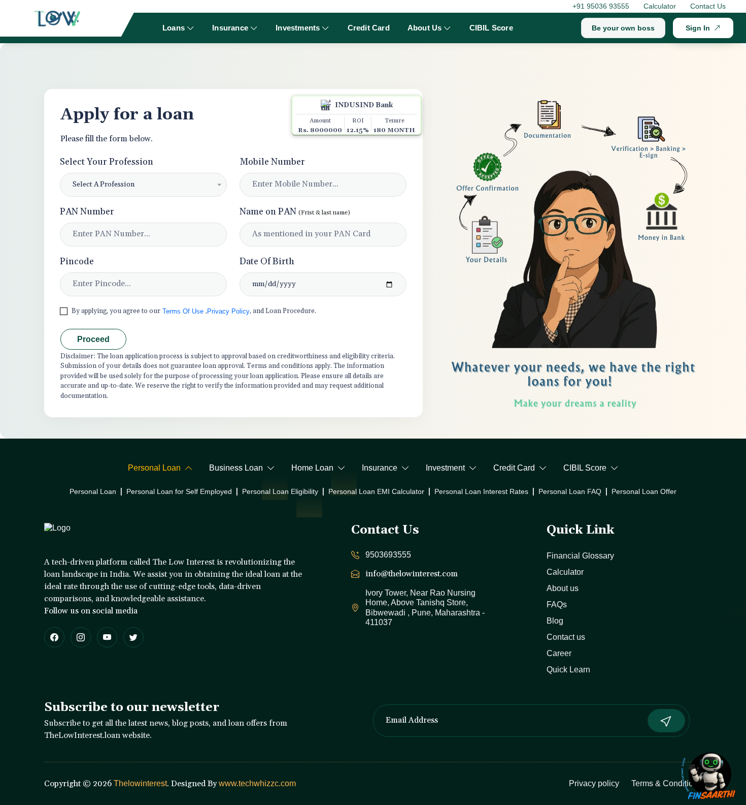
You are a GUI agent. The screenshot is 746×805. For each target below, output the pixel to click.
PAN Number (87, 212)
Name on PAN (295, 212)
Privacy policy (594, 783)
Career (559, 653)
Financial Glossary (580, 555)
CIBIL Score (491, 27)
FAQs (557, 604)
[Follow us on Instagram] (81, 637)
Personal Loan (93, 491)
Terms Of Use (183, 311)
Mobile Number (272, 162)
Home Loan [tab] (312, 467)
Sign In (698, 28)
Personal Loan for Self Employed (179, 491)
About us (563, 588)
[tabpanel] (373, 491)
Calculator (659, 6)
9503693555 (388, 554)
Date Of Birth (267, 261)
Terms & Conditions (666, 783)
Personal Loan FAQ (569, 491)
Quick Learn (568, 669)
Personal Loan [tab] (154, 467)
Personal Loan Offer (644, 491)
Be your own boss (623, 28)
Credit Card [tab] (514, 467)
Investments (298, 27)
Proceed (93, 339)
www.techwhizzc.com (257, 783)
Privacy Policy (228, 311)
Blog (555, 620)
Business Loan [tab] (236, 467)
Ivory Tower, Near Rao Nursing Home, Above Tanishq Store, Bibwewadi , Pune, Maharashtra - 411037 (425, 608)
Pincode (77, 261)
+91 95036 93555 (600, 6)
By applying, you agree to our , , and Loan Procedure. (194, 311)
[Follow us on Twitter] (133, 637)
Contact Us (708, 6)
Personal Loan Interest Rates (481, 491)
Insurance (230, 27)
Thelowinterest (140, 783)
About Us (425, 27)
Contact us (566, 637)
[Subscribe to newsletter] (666, 720)
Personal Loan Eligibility (280, 491)
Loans (173, 27)
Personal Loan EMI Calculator (376, 491)
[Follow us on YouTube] (107, 637)
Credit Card (369, 27)
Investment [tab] (445, 467)
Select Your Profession (106, 162)
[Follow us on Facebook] (54, 637)
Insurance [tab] (379, 467)
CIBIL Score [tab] (584, 467)
